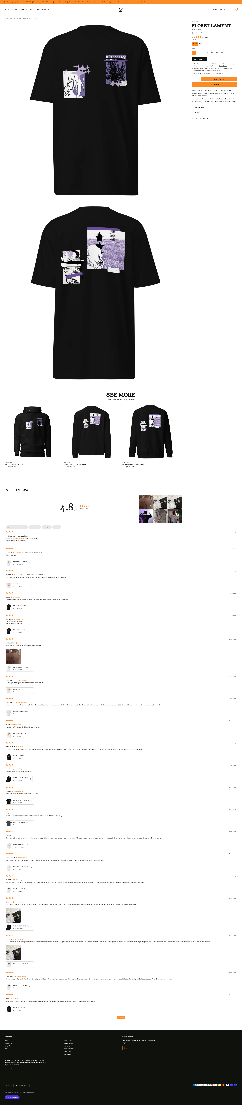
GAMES (14, 9)
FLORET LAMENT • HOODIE (14, 464)
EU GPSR (195, 112)
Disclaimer (67, 1046)
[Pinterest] (201, 118)
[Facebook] (193, 118)
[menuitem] (7, 10)
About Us (7, 1046)
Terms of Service (69, 1049)
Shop (11, 18)
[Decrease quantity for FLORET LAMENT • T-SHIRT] (193, 79)
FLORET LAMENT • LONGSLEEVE (75, 464)
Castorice (195, 21)
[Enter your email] (157, 1048)
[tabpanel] (121, 773)
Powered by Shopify (29, 1092)
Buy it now (215, 84)
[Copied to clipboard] (208, 118)
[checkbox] (56, 527)
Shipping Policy (68, 1043)
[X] (197, 118)
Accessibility (67, 1054)
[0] (235, 9)
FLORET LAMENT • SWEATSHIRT (133, 464)
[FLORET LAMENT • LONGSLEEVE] (92, 432)
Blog (6, 1049)
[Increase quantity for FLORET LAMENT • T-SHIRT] (198, 79)
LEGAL (66, 1037)
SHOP (23, 9)
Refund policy (223, 66)
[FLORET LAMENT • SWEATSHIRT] (150, 432)
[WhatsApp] (204, 118)
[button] (146, 502)
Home (6, 18)
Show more (121, 1017)
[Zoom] (182, 25)
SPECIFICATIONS (198, 107)
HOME (7, 9)
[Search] (232, 9)
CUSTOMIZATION (43, 9)
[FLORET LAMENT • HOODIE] (33, 432)
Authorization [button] (9, 1069)
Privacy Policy (68, 1051)
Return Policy (68, 1040)
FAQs (6, 1040)
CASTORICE (17, 18)
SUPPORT (8, 1037)
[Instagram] (7, 1074)
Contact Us (8, 1043)
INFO (31, 9)
